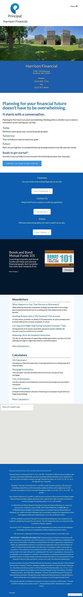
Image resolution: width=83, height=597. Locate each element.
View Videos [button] (41, 232)
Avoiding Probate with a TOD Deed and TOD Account (36, 316)
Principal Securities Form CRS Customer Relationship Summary (30, 470)
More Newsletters (21, 346)
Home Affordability (21, 388)
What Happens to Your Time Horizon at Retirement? (35, 304)
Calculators (19, 355)
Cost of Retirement (21, 379)
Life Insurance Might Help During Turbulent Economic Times (39, 326)
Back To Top (74, 594)
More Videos (14, 271)
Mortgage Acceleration (22, 369)
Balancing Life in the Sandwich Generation (31, 335)
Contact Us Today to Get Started (22, 163)
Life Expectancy (19, 360)
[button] (74, 6)
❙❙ (43, 59)
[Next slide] (80, 45)
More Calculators (20, 399)
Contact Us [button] (41, 212)
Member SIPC (68, 568)
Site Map (12, 593)
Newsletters (20, 299)
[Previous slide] (2, 45)
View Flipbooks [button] (41, 191)
